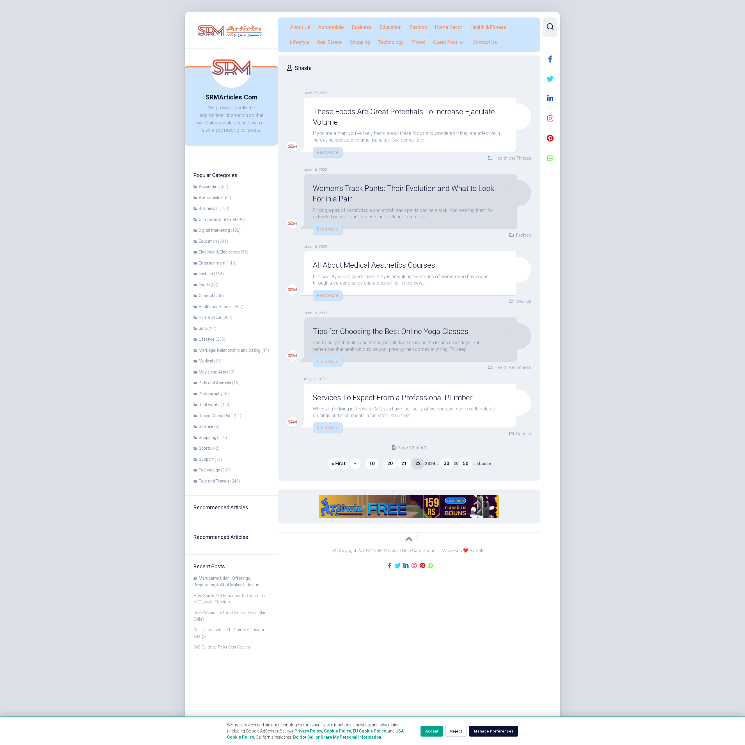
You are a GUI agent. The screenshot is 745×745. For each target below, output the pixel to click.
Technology (209, 470)
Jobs (203, 328)
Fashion (206, 273)
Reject (456, 731)
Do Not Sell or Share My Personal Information (337, 737)
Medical (206, 361)
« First (338, 463)
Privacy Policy (308, 731)
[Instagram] (550, 118)
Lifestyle (206, 339)
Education (208, 241)
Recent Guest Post (216, 415)
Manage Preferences (493, 731)
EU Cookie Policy (369, 731)
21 (404, 463)
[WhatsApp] (550, 158)
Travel (418, 42)
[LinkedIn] (550, 98)
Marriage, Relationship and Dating (229, 350)
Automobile (209, 197)
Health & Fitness (488, 27)
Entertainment (212, 263)
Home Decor (210, 317)
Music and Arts (212, 372)
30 (446, 463)
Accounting (209, 186)
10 (372, 463)
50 (465, 463)
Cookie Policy (337, 731)
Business (207, 208)
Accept (431, 731)
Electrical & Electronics (219, 252)
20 (390, 463)
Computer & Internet (217, 219)
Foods (204, 285)
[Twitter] (550, 78)
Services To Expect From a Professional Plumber (393, 397)
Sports (205, 448)
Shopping (207, 437)
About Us (300, 27)
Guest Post (445, 42)
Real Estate (209, 404)
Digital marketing (214, 230)
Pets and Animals (215, 382)
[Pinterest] (550, 138)
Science (206, 426)
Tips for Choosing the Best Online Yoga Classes (390, 331)
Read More (327, 152)
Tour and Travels (214, 481)
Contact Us (485, 42)
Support (206, 459)
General (206, 295)
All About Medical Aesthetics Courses (374, 265)
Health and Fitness (216, 306)
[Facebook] (550, 59)
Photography (211, 394)
